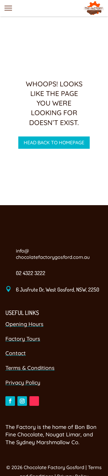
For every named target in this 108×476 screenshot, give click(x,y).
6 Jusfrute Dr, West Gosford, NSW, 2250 (57, 289)
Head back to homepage (54, 142)
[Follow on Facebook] (10, 401)
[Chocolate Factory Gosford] (94, 8)
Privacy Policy (22, 382)
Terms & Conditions (30, 367)
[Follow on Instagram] (22, 401)
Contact (15, 353)
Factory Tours (22, 338)
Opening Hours (24, 324)
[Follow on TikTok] (34, 401)
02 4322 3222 (30, 273)
